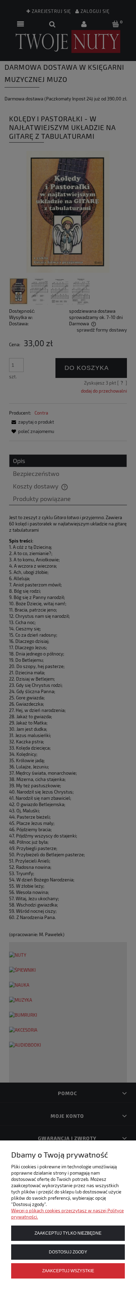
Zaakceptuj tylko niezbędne (68, 1233)
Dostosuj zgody (68, 1252)
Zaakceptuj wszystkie (68, 1270)
